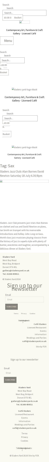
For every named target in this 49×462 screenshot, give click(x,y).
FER (44, 346)
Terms (16, 313)
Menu (8, 40)
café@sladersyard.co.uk (34, 341)
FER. (37, 455)
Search (6, 5)
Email (8, 294)
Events (43, 331)
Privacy (24, 313)
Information (40, 334)
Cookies (32, 313)
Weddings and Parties (36, 337)
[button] (24, 78)
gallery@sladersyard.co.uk (16, 270)
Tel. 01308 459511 (11, 274)
